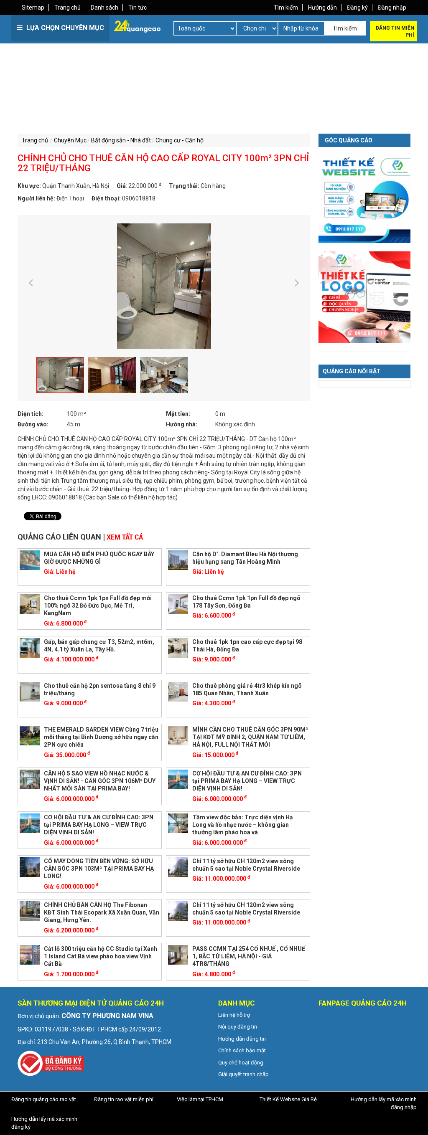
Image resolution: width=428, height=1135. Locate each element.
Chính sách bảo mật (242, 1050)
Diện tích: (30, 413)
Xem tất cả (125, 537)
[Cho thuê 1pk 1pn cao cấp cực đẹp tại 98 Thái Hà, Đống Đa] (178, 647)
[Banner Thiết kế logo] (364, 297)
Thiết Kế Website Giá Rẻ (288, 1099)
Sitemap (33, 7)
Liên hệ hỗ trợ (234, 1015)
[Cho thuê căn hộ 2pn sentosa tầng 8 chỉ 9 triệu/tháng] (30, 691)
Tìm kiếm (286, 7)
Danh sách (104, 7)
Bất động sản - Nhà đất (121, 140)
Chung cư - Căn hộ (179, 140)
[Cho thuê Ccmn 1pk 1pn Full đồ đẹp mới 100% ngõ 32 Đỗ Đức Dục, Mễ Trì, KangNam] (30, 603)
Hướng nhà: (181, 424)
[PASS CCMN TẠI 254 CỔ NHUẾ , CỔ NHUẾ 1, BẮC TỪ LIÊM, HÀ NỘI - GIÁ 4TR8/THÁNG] (178, 954)
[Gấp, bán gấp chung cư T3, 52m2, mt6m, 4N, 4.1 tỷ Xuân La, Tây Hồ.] (30, 647)
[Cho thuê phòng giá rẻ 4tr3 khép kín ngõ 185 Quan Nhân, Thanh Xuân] (178, 691)
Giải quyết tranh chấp (243, 1074)
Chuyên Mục (70, 140)
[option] (164, 286)
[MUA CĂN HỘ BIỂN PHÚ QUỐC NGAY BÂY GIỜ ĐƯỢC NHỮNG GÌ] (30, 559)
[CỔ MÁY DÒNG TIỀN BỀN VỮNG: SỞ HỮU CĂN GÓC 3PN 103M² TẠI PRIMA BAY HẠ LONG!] (30, 866)
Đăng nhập (392, 7)
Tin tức (137, 7)
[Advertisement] (115, 100)
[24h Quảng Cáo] (137, 25)
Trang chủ (67, 7)
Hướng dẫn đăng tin (242, 1039)
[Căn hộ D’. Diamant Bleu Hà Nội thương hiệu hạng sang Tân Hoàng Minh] (178, 559)
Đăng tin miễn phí (395, 31)
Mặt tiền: (178, 413)
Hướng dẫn (322, 7)
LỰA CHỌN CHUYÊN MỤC (64, 28)
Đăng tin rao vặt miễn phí (123, 1099)
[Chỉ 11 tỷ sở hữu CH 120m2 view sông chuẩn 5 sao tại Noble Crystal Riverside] (178, 866)
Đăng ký (357, 7)
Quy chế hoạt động (240, 1062)
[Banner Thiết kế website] (364, 196)
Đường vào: (33, 424)
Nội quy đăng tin (237, 1027)
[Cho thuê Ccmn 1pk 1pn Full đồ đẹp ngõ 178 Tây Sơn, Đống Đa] (178, 603)
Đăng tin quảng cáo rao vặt (43, 1099)
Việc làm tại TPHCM (200, 1099)
